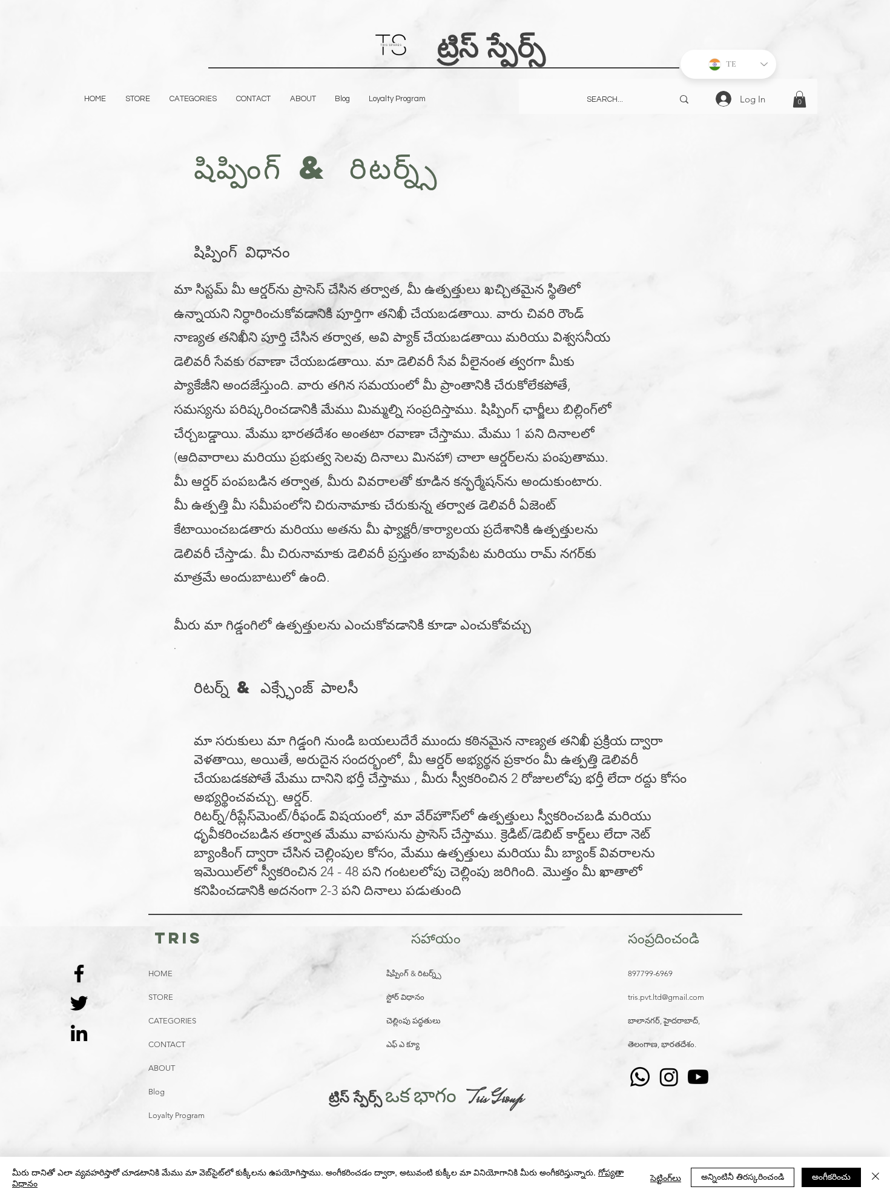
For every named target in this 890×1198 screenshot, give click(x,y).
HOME (160, 973)
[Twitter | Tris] (79, 1003)
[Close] (875, 1177)
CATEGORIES (172, 1020)
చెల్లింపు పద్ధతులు (413, 1020)
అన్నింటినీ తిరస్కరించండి (742, 1176)
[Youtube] (698, 1077)
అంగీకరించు (831, 1176)
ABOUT (161, 1068)
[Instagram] (669, 1077)
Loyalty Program (176, 1115)
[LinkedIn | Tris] (79, 1033)
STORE (160, 997)
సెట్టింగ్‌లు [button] (665, 1177)
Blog (156, 1091)
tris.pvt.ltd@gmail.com (666, 997)
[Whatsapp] (640, 1077)
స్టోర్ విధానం (405, 997)
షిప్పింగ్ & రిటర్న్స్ (413, 973)
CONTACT (166, 1044)
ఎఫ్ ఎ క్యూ (403, 1044)
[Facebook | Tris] (79, 973)
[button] (799, 99)
